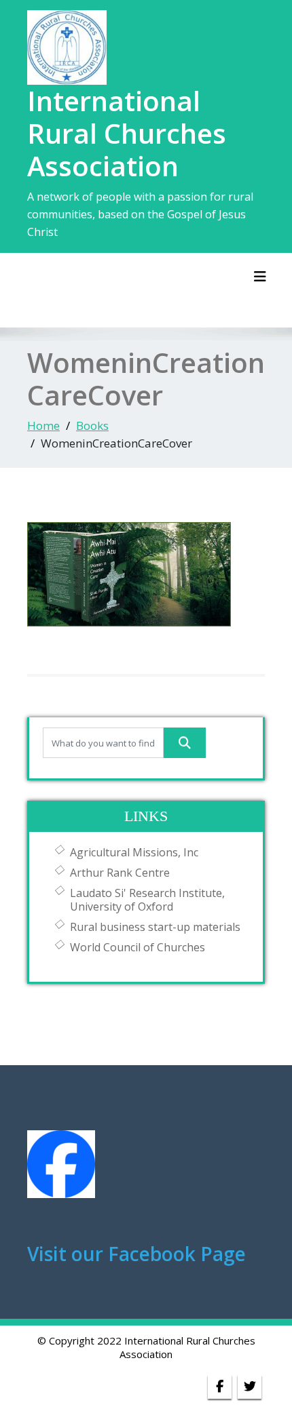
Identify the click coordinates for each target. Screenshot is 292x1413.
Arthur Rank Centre (120, 872)
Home (43, 425)
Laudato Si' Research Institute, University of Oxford (147, 899)
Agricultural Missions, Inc (134, 852)
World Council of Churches (137, 947)
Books (92, 425)
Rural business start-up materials (155, 927)
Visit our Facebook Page (136, 1254)
